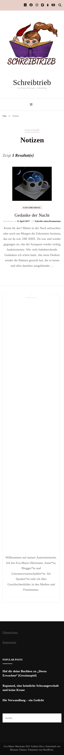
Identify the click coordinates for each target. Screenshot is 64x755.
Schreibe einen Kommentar (48, 221)
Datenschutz (10, 632)
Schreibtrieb (32, 82)
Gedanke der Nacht (32, 215)
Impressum (9, 642)
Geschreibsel (32, 208)
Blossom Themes (18, 750)
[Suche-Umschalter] (59, 5)
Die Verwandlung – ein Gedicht (23, 700)
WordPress (48, 750)
